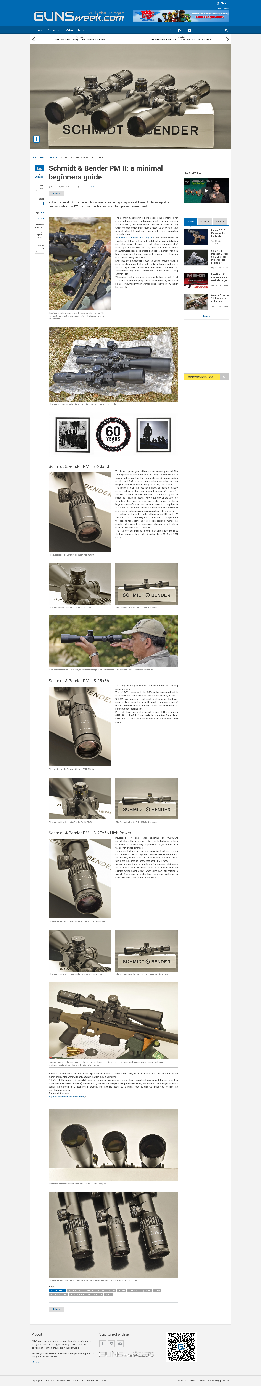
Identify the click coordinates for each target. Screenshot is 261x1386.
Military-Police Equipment (139, 1291)
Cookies (225, 1381)
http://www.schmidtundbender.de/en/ (68, 1096)
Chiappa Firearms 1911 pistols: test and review (220, 298)
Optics (92, 187)
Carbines (72, 1291)
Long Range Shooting (106, 1291)
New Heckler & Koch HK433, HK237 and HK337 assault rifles (181, 39)
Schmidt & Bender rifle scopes (137, 237)
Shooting (81, 1295)
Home (38, 30)
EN (222, 3)
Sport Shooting (95, 1295)
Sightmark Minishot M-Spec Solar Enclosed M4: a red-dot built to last (219, 257)
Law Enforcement (86, 1291)
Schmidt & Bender (58, 1291)
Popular (205, 221)
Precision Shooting (58, 1295)
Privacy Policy (213, 1381)
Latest (192, 221)
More (81, 30)
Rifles (72, 1295)
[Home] (79, 15)
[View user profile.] (39, 168)
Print (42, 213)
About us (182, 1381)
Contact (192, 1381)
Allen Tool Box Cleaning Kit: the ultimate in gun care (80, 39)
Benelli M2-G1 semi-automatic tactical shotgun (219, 277)
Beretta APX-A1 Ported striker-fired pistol (219, 233)
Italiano (56, 193)
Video (69, 30)
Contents (53, 30)
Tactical (109, 1295)
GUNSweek (39, 177)
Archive (219, 221)
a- (39, 219)
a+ (42, 218)
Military (121, 1291)
